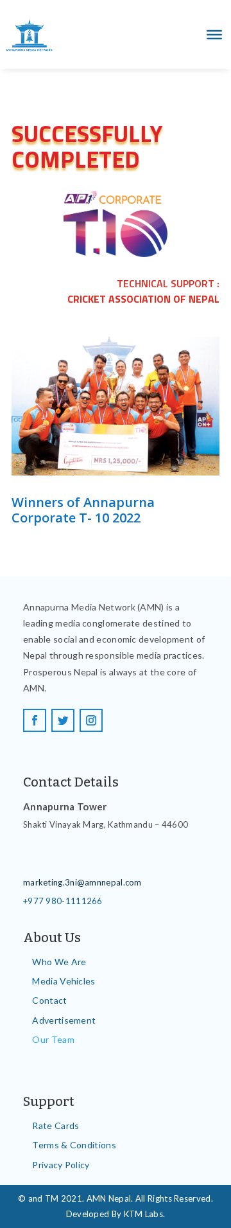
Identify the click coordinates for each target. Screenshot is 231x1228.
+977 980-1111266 (63, 901)
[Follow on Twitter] (62, 720)
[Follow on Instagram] (91, 720)
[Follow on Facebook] (34, 720)
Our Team (53, 1039)
